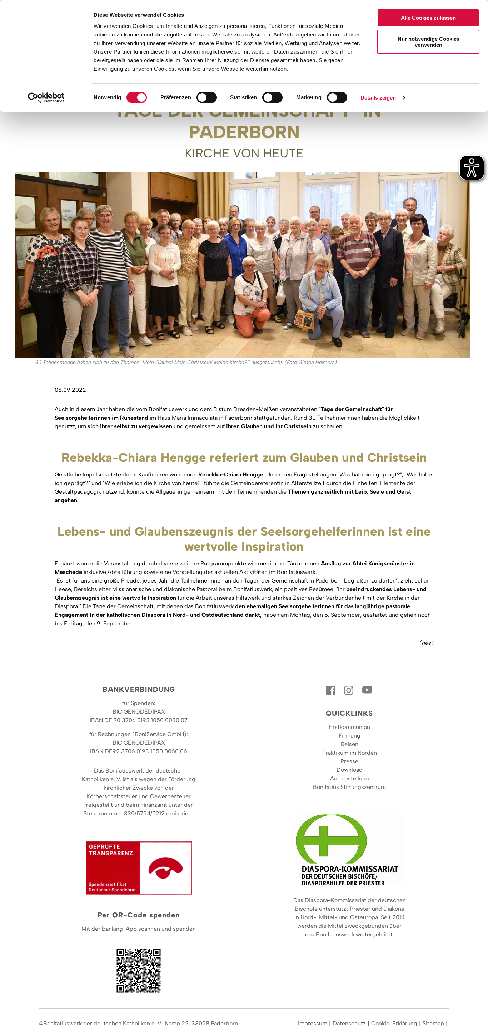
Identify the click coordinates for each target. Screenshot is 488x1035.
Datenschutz (349, 1023)
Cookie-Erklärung (394, 1023)
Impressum (312, 1023)
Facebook (331, 690)
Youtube (367, 690)
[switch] (206, 97)
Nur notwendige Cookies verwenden (428, 42)
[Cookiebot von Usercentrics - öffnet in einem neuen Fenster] (46, 97)
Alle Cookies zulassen (428, 18)
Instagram (349, 690)
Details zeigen (378, 98)
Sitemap (433, 1023)
